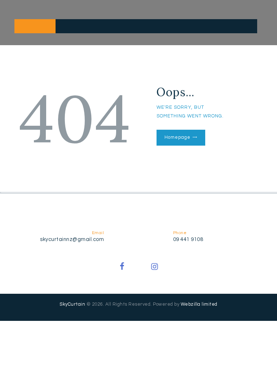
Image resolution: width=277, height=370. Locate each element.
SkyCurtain (72, 304)
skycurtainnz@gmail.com (72, 239)
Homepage (177, 137)
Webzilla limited (199, 304)
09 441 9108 (188, 239)
